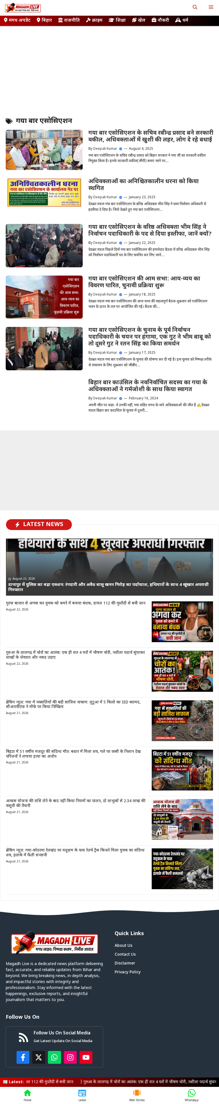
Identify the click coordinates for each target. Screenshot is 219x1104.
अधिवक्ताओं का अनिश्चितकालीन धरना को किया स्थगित (143, 185)
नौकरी (163, 21)
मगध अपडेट (20, 21)
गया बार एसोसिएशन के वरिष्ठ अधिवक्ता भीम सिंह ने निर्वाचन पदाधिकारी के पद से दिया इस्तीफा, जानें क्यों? (150, 231)
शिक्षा (121, 21)
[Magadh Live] (23, 8)
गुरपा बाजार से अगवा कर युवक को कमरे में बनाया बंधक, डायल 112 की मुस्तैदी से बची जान (75, 603)
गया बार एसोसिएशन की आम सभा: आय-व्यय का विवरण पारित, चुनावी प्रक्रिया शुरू (144, 282)
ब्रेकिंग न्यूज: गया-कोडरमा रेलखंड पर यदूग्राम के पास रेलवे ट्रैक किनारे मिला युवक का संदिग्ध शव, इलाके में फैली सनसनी (75, 853)
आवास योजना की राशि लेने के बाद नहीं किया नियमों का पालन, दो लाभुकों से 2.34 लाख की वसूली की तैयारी (75, 803)
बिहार (47, 21)
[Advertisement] (109, 69)
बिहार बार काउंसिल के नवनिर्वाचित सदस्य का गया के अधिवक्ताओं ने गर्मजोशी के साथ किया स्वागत (147, 386)
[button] (195, 8)
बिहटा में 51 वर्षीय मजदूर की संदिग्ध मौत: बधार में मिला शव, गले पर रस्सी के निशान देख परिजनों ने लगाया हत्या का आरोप (73, 754)
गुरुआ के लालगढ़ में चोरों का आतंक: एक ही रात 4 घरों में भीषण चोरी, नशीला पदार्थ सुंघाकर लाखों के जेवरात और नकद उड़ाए (75, 655)
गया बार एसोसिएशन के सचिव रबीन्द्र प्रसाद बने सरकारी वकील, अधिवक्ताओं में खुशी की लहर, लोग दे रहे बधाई (150, 137)
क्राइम (97, 21)
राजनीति (72, 21)
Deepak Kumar (105, 149)
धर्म (185, 21)
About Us (123, 946)
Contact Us (125, 954)
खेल (141, 21)
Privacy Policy (128, 972)
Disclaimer (125, 963)
